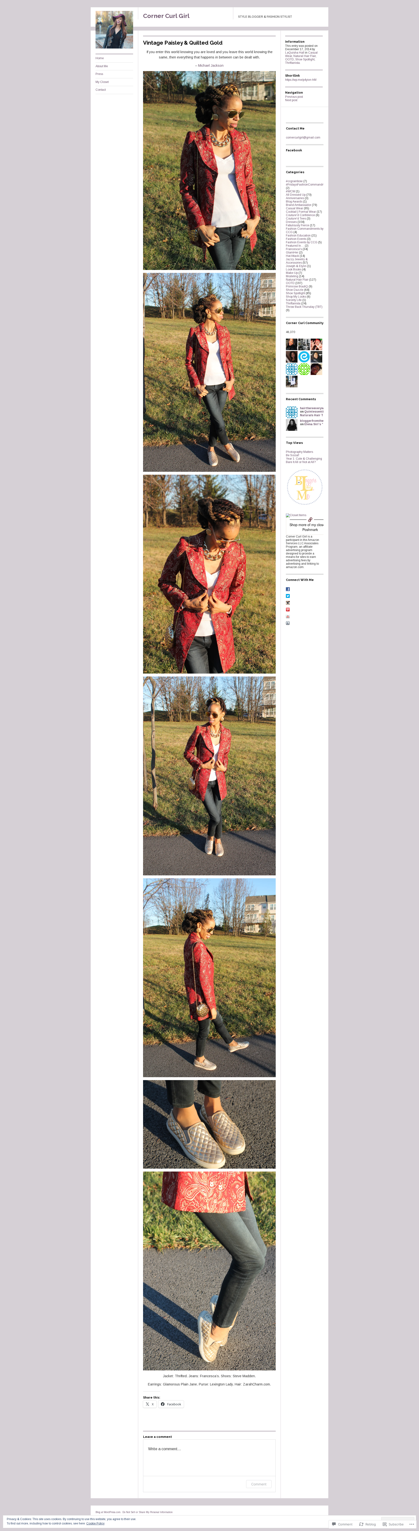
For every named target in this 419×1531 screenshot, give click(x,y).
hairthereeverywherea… (317, 408)
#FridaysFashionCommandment (307, 184)
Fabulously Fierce (297, 225)
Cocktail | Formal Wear (301, 211)
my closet (318, 524)
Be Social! (292, 455)
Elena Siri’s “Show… (319, 424)
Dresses (291, 222)
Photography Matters (299, 452)
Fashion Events (296, 239)
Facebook (294, 150)
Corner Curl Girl (166, 15)
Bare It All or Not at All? (301, 462)
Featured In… (295, 245)
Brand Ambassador (298, 205)
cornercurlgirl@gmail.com (303, 137)
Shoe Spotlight (304, 59)
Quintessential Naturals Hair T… (313, 413)
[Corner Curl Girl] (114, 47)
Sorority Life (294, 300)
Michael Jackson (211, 65)
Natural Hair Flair (304, 56)
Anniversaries (295, 198)
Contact (101, 89)
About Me (102, 66)
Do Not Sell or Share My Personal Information (147, 1512)
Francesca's (294, 249)
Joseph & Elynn (296, 266)
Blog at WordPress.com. (108, 1512)
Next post (291, 100)
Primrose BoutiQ (297, 286)
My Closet (102, 82)
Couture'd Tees (296, 218)
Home (100, 58)
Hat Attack (292, 256)
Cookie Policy (95, 1523)
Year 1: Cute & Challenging (304, 458)
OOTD (289, 59)
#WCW (290, 191)
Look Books (293, 269)
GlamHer (292, 252)
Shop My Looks (296, 296)
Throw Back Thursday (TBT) (304, 307)
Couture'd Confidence (300, 215)
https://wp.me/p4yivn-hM (300, 79)
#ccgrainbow (294, 181)
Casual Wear (294, 208)
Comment (258, 1484)
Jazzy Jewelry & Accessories (297, 261)
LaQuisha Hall (294, 52)
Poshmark (310, 529)
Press (99, 74)
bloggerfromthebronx (316, 421)
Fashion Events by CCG (301, 242)
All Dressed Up (296, 194)
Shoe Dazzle (294, 290)
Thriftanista (292, 63)
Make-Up (292, 273)
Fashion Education (298, 235)
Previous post (294, 96)
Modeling (292, 276)
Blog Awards (294, 201)
